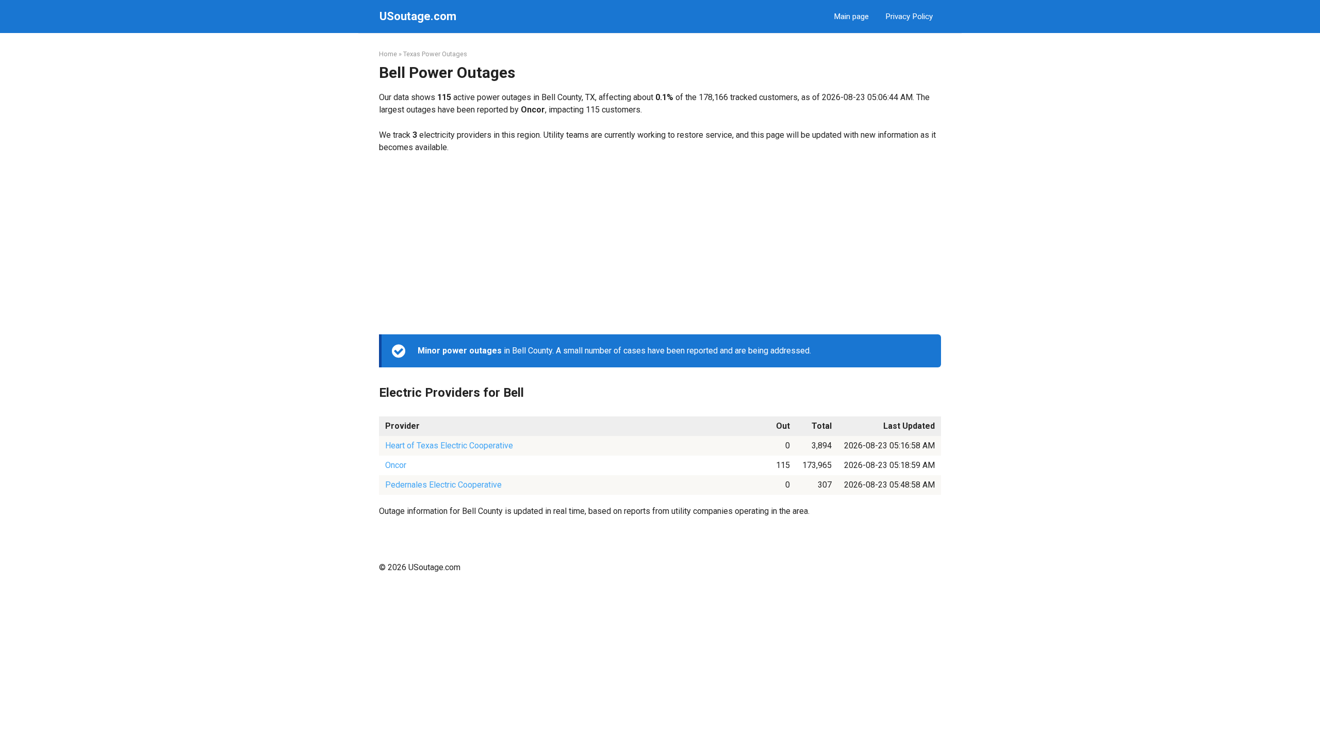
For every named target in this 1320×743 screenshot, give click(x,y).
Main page (851, 16)
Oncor (395, 465)
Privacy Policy (909, 16)
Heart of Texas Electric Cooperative (449, 445)
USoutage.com (418, 16)
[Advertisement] (660, 244)
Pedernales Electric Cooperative (443, 485)
